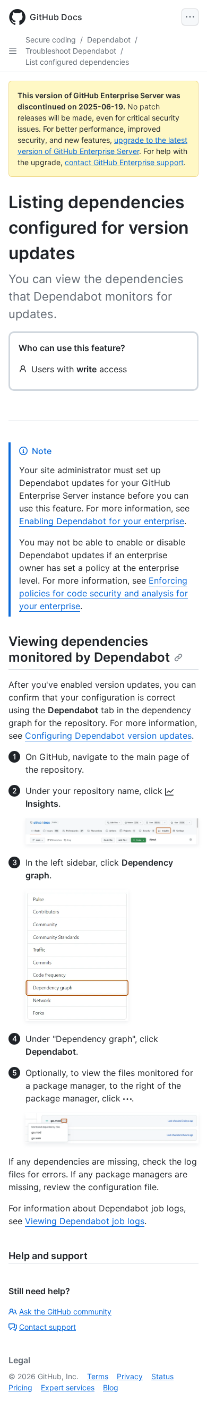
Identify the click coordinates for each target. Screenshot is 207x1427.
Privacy (130, 1376)
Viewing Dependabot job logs (84, 1221)
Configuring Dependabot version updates (108, 735)
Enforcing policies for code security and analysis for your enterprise (103, 593)
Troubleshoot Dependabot (70, 50)
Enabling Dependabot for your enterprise (101, 521)
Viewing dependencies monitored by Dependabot (89, 649)
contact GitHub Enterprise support (124, 162)
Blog (110, 1387)
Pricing (20, 1387)
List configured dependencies (77, 61)
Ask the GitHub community (65, 1311)
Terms (97, 1376)
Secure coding (50, 39)
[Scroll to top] (183, 1403)
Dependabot (109, 39)
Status (162, 1376)
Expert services (67, 1387)
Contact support (47, 1326)
